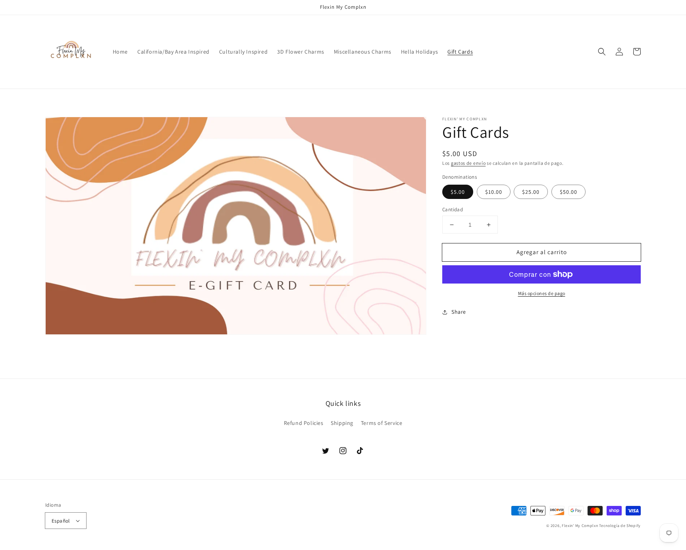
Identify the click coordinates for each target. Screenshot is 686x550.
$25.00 (531, 191)
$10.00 (493, 191)
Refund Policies (304, 422)
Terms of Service (382, 422)
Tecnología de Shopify (620, 525)
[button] (602, 51)
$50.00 (568, 191)
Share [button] (458, 311)
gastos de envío (468, 163)
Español (61, 520)
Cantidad (452, 209)
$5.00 (458, 191)
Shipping (342, 422)
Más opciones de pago (541, 293)
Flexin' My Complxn (580, 525)
